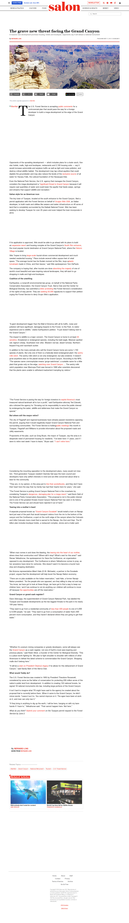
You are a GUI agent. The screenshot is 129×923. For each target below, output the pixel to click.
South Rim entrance (72, 245)
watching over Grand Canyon (51, 365)
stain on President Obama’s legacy (33, 666)
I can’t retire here (62, 442)
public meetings (62, 426)
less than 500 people (60, 609)
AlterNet (32, 101)
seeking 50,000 (47, 292)
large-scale (31, 256)
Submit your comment (35, 711)
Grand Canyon (19, 650)
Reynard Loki (16, 38)
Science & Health (90, 8)
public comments (65, 107)
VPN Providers (64, 905)
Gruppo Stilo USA (62, 202)
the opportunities (27, 590)
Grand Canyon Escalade (46, 512)
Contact (57, 879)
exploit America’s (68, 400)
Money (105, 8)
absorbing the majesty (62, 269)
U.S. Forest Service (59, 769)
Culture (33, 8)
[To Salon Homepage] (64, 6)
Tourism (48, 769)
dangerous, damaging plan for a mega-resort (47, 494)
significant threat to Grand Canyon (54, 184)
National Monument (36, 769)
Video (116, 8)
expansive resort (19, 245)
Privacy (67, 879)
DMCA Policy (64, 908)
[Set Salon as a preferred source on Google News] (70, 94)
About (63, 876)
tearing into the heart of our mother (65, 553)
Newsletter (93, 3)
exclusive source (69, 174)
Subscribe (17, 3)
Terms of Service (57, 881)
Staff (71, 876)
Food (44, 8)
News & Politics (17, 8)
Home (54, 876)
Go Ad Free (64, 884)
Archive (70, 881)
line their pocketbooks (55, 484)
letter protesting (46, 289)
